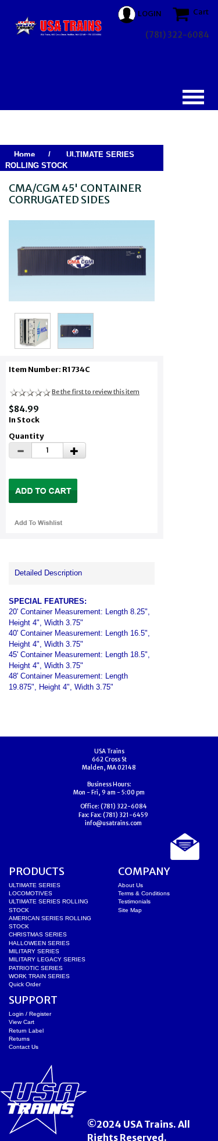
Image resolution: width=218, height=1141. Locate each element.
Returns (19, 1039)
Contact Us (23, 1047)
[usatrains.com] (59, 26)
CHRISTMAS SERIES (38, 934)
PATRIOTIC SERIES (36, 968)
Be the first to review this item (96, 392)
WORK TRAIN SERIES (39, 976)
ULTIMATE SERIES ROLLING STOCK (69, 160)
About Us (130, 885)
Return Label (26, 1030)
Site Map (130, 910)
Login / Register (30, 1014)
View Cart (21, 1022)
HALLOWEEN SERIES (39, 943)
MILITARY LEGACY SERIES (47, 959)
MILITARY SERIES (34, 951)
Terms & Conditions (144, 893)
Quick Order (25, 984)
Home (24, 154)
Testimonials (134, 901)
